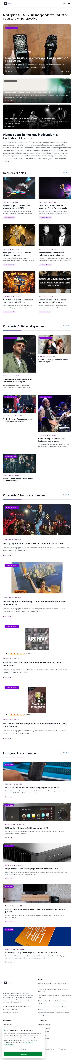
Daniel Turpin (43, 202)
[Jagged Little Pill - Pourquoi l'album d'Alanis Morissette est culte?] (37, 90)
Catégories (42, 1020)
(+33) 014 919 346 (11, 1009)
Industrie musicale (9, 312)
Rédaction (7, 1020)
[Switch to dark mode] (64, 3)
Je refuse (23, 1049)
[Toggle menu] (69, 3)
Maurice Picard (43, 249)
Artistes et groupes (10, 107)
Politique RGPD (62, 1049)
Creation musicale (11, 27)
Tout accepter (23, 1054)
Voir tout (66, 172)
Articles (41, 979)
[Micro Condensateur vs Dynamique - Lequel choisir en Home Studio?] (37, 49)
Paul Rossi (6, 202)
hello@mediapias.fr (11, 1013)
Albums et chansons (10, 81)
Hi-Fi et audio (9, 764)
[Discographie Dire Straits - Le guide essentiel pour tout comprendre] (37, 117)
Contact (53, 1049)
